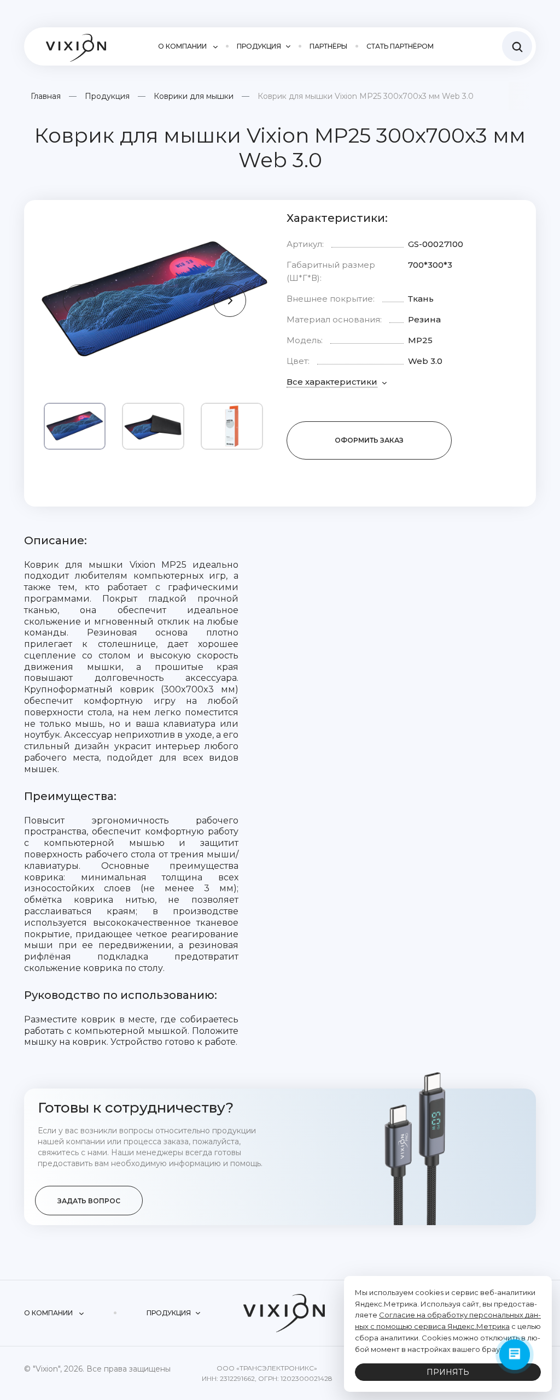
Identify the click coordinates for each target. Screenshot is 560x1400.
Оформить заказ (369, 440)
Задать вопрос (88, 1201)
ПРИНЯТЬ (448, 1372)
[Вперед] (229, 300)
